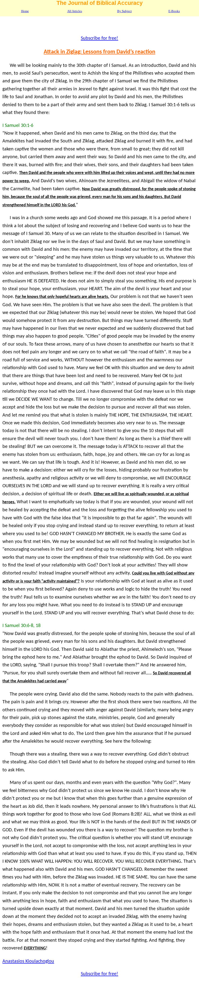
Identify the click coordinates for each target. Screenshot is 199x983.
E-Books (174, 11)
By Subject (124, 11)
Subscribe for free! (99, 38)
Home (25, 11)
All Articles (74, 11)
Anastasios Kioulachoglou (28, 961)
